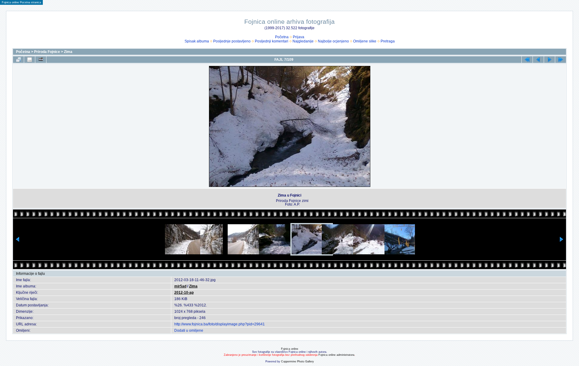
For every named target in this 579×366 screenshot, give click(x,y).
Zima (68, 52)
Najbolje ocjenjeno (333, 41)
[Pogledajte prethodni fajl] (538, 59)
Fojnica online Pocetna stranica (21, 2)
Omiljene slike (364, 41)
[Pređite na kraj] (560, 59)
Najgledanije (303, 41)
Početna (282, 37)
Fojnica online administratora (336, 354)
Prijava (298, 37)
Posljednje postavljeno (232, 41)
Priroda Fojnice (47, 52)
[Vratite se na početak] (527, 59)
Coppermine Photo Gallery (297, 361)
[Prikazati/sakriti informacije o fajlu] (29, 59)
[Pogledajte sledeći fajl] (549, 59)
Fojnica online (289, 348)
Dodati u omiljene (188, 330)
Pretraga (388, 41)
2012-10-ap (184, 292)
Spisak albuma (197, 41)
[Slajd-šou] (40, 59)
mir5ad (180, 286)
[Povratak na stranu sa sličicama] (18, 59)
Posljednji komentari (271, 41)
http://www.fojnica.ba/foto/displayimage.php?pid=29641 (219, 324)
